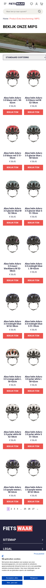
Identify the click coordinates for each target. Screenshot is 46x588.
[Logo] (17, 3)
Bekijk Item (12, 112)
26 (29, 509)
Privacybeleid (39, 554)
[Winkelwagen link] (41, 3)
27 (33, 509)
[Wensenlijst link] (31, 3)
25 (25, 509)
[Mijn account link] (36, 3)
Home (5, 19)
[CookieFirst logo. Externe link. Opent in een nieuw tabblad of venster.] (3, 556)
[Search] (39, 11)
